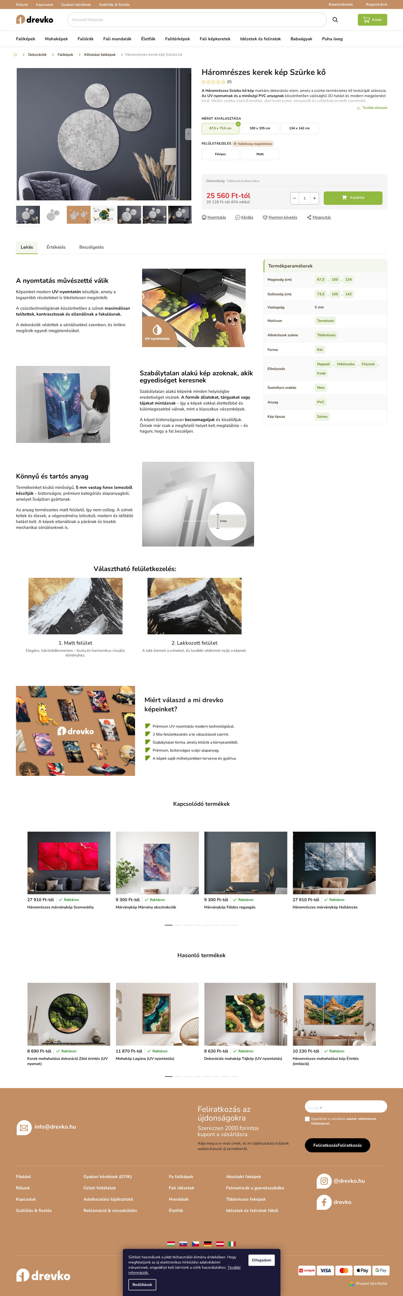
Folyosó (368, 364)
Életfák (176, 1210)
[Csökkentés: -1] (295, 198)
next (383, 877)
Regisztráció (376, 4)
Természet (325, 320)
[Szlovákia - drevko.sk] (183, 1243)
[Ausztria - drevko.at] (220, 1243)
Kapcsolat (44, 4)
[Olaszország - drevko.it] (232, 1243)
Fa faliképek (181, 1176)
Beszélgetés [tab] (91, 247)
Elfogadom (261, 1260)
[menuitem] (25, 39)
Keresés (335, 19)
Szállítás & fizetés (114, 4)
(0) (229, 81)
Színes (322, 416)
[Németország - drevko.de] (207, 1243)
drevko (342, 1202)
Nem (321, 387)
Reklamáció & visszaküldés (110, 1210)
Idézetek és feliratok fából (252, 1210)
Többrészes (326, 335)
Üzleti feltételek (100, 1188)
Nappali (323, 364)
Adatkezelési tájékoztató (108, 1199)
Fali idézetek (181, 1188)
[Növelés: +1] (315, 198)
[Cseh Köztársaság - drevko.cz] (195, 1243)
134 (348, 279)
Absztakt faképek (243, 1176)
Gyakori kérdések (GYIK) (108, 1176)
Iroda (321, 373)
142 (348, 294)
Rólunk (22, 4)
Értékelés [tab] (56, 247)
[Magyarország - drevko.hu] (171, 1243)
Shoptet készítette (371, 1283)
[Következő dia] (188, 134)
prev (20, 877)
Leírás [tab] (27, 247)
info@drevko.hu (55, 1126)
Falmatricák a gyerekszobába (255, 1188)
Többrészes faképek (246, 1199)
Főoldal (23, 1176)
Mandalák (179, 1199)
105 (335, 294)
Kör (320, 349)
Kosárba (353, 198)
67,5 (320, 279)
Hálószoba (346, 364)
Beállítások (142, 1284)
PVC (320, 402)
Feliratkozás (350, 1145)
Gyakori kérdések (76, 4)
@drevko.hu (349, 1181)
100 (335, 279)
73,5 (320, 294)
